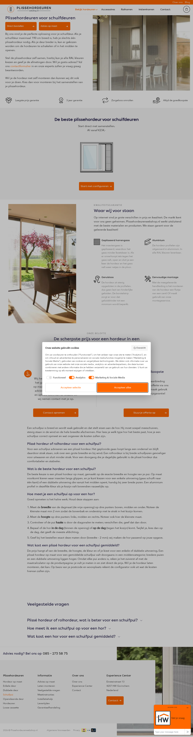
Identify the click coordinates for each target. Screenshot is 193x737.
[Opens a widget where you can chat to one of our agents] (172, 720)
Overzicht (141, 347)
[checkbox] (55, 377)
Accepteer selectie (71, 387)
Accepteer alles (122, 387)
